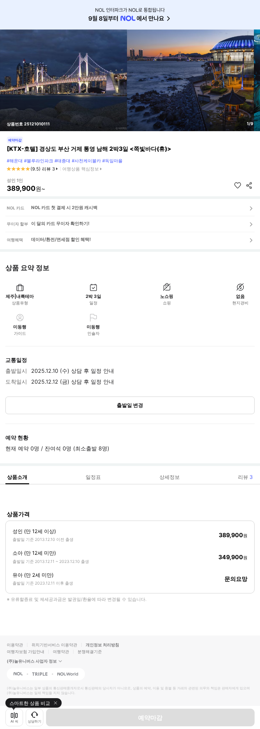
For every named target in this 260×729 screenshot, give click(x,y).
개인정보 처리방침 (102, 644)
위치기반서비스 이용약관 (54, 644)
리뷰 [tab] (245, 477)
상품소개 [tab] (17, 477)
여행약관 (61, 651)
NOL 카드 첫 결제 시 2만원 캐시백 (64, 207)
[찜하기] (238, 185)
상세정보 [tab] (169, 477)
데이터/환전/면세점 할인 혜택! (61, 239)
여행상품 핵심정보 (80, 168)
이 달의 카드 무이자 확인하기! (60, 223)
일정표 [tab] (93, 477)
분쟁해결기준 (90, 651)
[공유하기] (249, 185)
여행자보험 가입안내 (25, 651)
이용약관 (15, 644)
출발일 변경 (130, 405)
